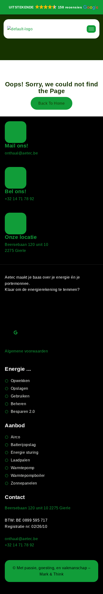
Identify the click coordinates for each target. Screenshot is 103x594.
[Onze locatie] (15, 223)
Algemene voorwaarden (26, 351)
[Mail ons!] (15, 132)
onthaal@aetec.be (21, 153)
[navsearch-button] (76, 29)
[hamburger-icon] (91, 29)
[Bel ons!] (15, 178)
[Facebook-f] (15, 311)
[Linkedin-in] (42, 311)
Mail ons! (16, 146)
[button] (53, 7)
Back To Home (51, 103)
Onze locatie (21, 237)
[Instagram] (68, 311)
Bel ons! (15, 191)
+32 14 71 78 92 (19, 199)
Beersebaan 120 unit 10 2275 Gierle (37, 508)
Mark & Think (51, 574)
